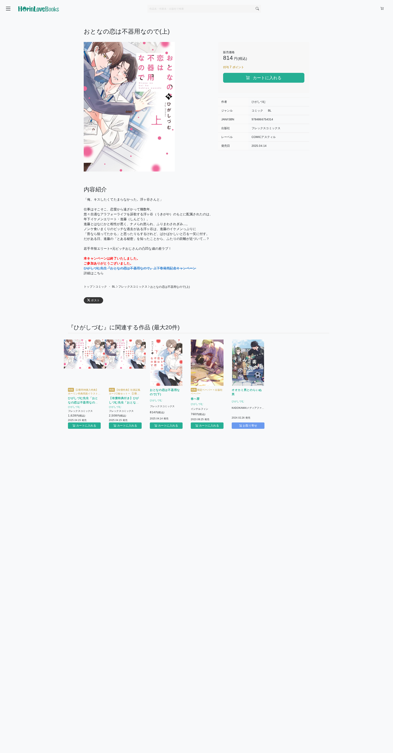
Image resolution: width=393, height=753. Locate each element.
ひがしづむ (259, 101)
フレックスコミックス (266, 128)
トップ (88, 286)
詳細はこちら (94, 273)
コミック (257, 110)
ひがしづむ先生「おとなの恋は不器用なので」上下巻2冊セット (83, 402)
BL (269, 110)
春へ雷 (195, 398)
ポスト (95, 300)
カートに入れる (266, 78)
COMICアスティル (264, 137)
